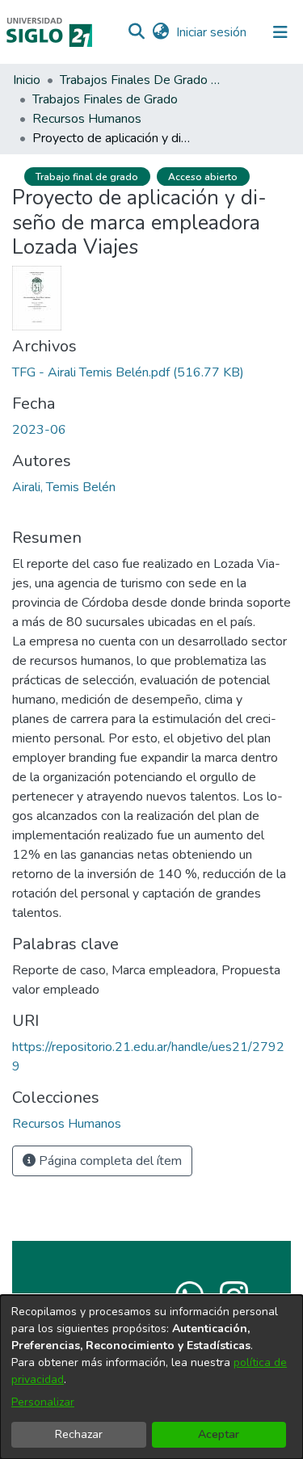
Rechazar (79, 1434)
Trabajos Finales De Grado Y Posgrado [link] (140, 80)
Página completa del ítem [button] (109, 1161)
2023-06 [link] (39, 430)
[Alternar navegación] (280, 32)
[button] (136, 32)
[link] (128, 372)
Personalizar (42, 1402)
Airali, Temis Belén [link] (64, 487)
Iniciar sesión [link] (212, 32)
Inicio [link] (26, 80)
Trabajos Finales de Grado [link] (105, 99)
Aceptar (218, 1434)
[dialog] (151, 1377)
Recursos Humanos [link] (86, 119)
